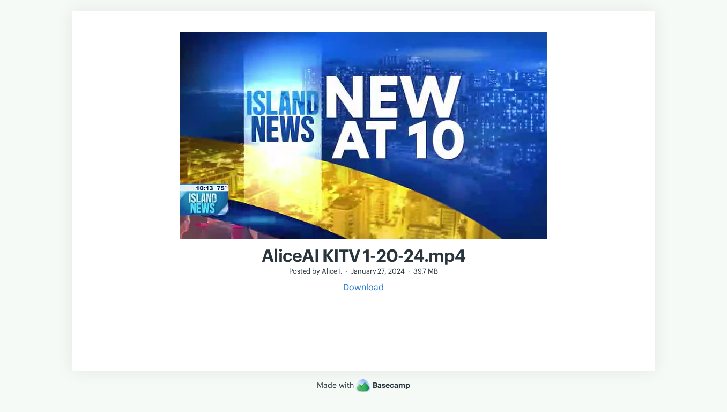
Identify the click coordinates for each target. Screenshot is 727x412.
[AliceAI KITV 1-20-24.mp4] (363, 239)
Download (363, 287)
